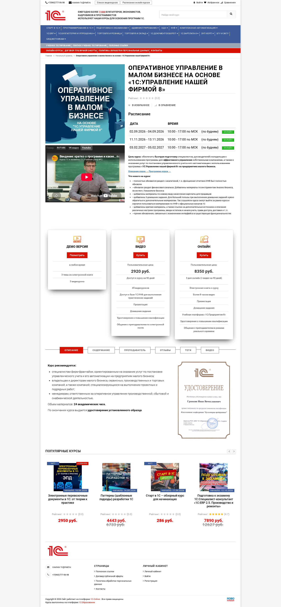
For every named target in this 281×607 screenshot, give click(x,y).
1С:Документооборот (164, 33)
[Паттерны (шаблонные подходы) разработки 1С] (116, 477)
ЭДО (164, 28)
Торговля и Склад (136, 33)
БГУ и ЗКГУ (223, 33)
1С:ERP (50, 33)
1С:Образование (87, 602)
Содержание (101, 350)
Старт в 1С (53, 28)
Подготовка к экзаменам (112, 28)
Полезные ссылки (105, 571)
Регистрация (151, 581)
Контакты (100, 589)
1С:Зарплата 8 (189, 33)
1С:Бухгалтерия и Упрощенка (75, 33)
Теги (188, 350)
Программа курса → (159, 171)
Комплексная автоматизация (198, 28)
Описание (71, 350)
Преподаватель (135, 350)
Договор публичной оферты (109, 576)
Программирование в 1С (77, 28)
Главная (49, 56)
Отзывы (165, 350)
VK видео (74, 147)
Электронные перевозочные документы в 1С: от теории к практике (67, 499)
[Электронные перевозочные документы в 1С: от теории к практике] (68, 477)
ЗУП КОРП (207, 33)
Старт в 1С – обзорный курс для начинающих (165, 497)
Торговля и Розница (109, 33)
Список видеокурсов (107, 2)
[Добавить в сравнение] (72, 464)
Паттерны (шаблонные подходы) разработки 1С (116, 497)
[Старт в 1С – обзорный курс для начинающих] (165, 477)
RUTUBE (61, 147)
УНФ (173, 28)
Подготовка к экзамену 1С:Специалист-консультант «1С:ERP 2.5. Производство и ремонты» (213, 501)
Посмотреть (77, 255)
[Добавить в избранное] (62, 464)
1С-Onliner (96, 599)
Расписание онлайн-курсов (136, 2)
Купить (140, 255)
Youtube (86, 147)
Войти (148, 576)
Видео (210, 350)
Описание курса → (138, 171)
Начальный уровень (65, 56)
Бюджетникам (56, 39)
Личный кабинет (153, 571)
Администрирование (144, 28)
